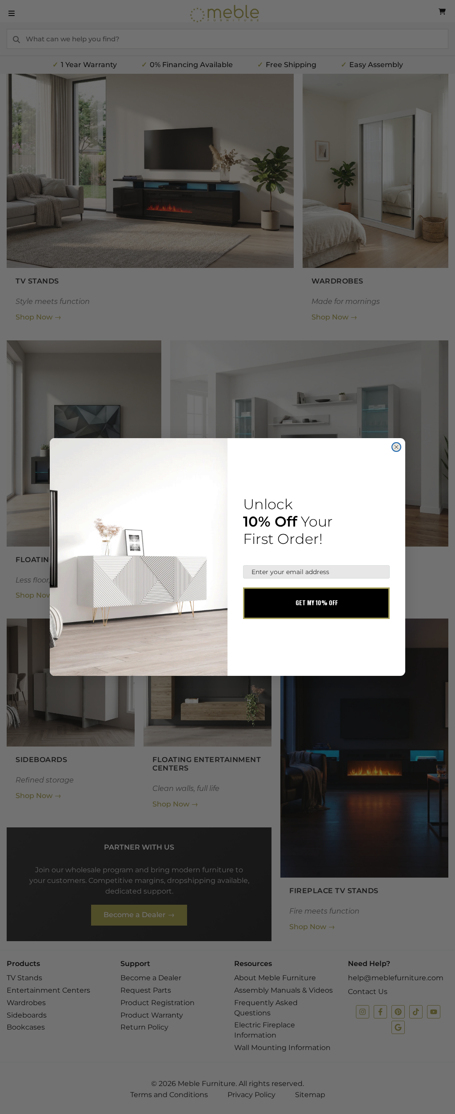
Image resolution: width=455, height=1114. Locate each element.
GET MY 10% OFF (316, 602)
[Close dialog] (396, 447)
